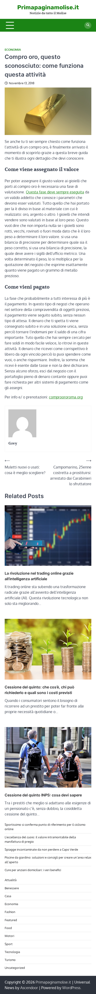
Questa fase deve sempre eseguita (55, 192)
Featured (11, 920)
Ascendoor (29, 987)
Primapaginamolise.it (48, 7)
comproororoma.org (66, 397)
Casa (8, 896)
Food (8, 928)
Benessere (12, 888)
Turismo (10, 960)
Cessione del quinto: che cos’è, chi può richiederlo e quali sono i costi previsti (39, 690)
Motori (9, 936)
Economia (13, 49)
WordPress (71, 987)
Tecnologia (12, 952)
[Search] (87, 25)
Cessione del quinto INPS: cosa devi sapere (43, 795)
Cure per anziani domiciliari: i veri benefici (33, 870)
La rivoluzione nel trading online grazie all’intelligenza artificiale (39, 576)
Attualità (11, 880)
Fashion (10, 912)
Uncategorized (15, 968)
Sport (9, 944)
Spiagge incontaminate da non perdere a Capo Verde (41, 849)
